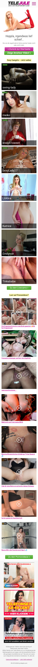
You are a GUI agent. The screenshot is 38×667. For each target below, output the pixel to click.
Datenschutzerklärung (12, 659)
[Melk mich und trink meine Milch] (19, 407)
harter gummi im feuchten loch (12, 518)
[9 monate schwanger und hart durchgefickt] (19, 343)
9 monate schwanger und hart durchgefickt (16, 358)
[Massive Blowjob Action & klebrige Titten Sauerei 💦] (19, 439)
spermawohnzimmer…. (9, 390)
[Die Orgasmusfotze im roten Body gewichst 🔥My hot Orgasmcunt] (19, 311)
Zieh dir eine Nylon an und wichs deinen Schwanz (18, 486)
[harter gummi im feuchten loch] (19, 503)
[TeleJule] (19, 4)
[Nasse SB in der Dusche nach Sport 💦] (19, 535)
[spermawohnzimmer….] (19, 375)
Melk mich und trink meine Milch (12, 422)
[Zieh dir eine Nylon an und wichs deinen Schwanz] (19, 471)
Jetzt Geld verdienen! (26, 659)
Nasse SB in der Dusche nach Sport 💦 (14, 550)
